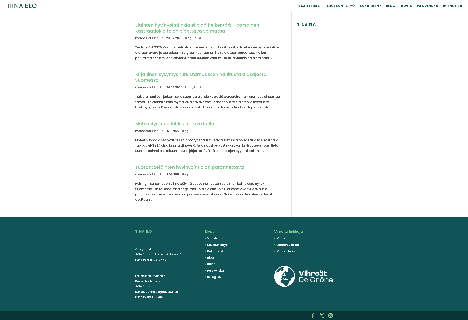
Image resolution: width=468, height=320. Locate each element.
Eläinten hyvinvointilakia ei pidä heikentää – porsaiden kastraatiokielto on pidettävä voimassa (197, 28)
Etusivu (199, 38)
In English (452, 6)
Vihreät (282, 238)
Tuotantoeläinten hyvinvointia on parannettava (189, 167)
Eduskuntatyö (341, 6)
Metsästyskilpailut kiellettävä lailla (174, 124)
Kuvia (406, 6)
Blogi (391, 6)
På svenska (427, 6)
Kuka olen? (370, 6)
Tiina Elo (158, 38)
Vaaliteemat (310, 6)
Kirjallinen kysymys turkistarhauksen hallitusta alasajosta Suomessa (201, 77)
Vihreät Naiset (287, 251)
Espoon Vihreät (288, 245)
